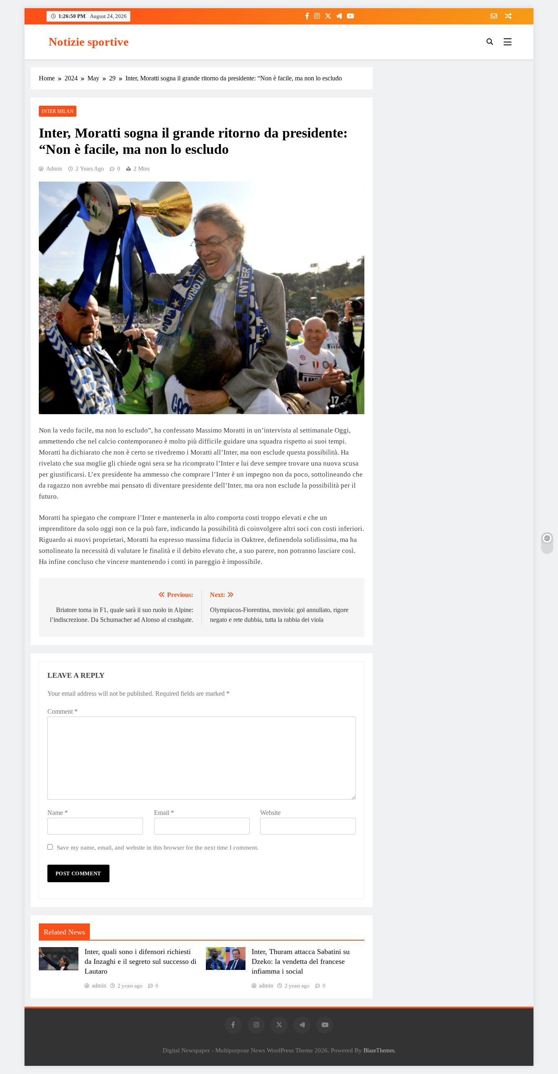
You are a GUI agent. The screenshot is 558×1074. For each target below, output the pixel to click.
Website (270, 812)
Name (57, 812)
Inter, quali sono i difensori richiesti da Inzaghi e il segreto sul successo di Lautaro (140, 961)
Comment (62, 711)
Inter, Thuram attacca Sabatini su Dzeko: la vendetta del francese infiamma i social (301, 961)
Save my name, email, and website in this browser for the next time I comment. (158, 847)
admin (54, 169)
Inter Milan (58, 111)
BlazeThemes (379, 1050)
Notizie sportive (89, 41)
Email (164, 812)
